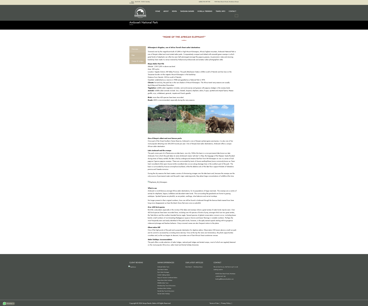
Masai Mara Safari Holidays (164, 280)
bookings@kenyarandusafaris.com (224, 279)
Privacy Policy (226, 303)
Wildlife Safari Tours (162, 283)
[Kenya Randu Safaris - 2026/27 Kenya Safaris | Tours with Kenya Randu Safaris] (139, 12)
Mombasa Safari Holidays (164, 288)
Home (157, 11)
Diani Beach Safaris (162, 269)
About (166, 11)
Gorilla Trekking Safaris (163, 275)
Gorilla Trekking (204, 11)
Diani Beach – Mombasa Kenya (193, 267)
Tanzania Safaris (187, 11)
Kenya (174, 11)
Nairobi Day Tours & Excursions (165, 291)
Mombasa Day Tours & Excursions (166, 286)
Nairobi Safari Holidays (163, 294)
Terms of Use (214, 303)
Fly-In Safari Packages (163, 272)
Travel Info (220, 11)
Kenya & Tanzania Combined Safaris (167, 277)
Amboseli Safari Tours (163, 267)
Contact (232, 11)
